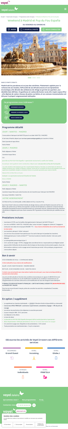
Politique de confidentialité (51, 426)
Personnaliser (29, 424)
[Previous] (5, 54)
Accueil (3, 16)
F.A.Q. (41, 399)
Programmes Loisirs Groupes (26, 16)
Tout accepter (18, 424)
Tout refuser (8, 424)
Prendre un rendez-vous (19, 112)
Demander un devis (17, 107)
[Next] (63, 54)
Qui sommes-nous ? (11, 399)
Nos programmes (29, 399)
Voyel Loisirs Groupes (12, 16)
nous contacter (16, 118)
